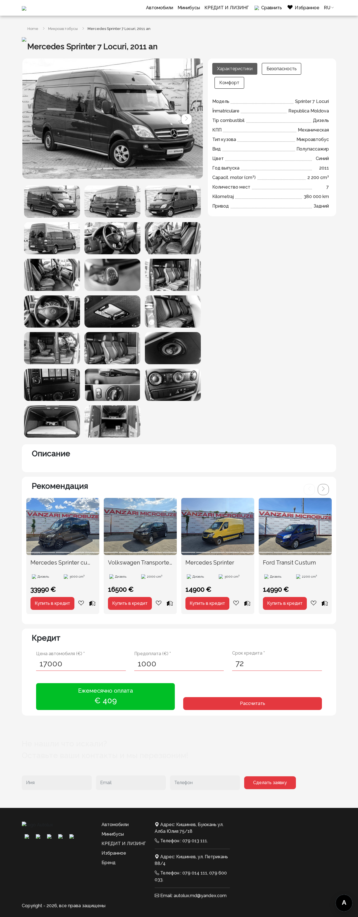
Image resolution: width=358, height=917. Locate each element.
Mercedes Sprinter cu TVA (58, 562)
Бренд (109, 862)
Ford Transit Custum (289, 562)
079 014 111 (194, 873)
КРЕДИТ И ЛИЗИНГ (226, 7)
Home (32, 29)
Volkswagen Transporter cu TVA (139, 562)
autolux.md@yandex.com (200, 895)
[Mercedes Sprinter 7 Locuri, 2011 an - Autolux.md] (52, 201)
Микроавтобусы (63, 29)
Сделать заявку (270, 782)
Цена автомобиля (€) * (60, 653)
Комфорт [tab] (229, 82)
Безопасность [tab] (281, 68)
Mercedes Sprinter (209, 562)
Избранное (114, 853)
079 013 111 (194, 840)
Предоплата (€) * (152, 653)
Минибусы (189, 7)
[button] (186, 119)
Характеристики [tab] (235, 68)
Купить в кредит (52, 603)
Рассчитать (252, 703)
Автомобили (159, 7)
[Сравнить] (92, 603)
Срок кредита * (248, 653)
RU (327, 7)
